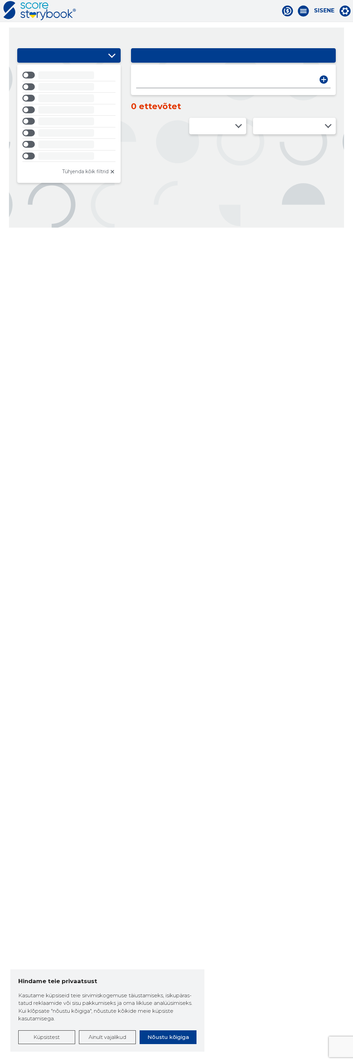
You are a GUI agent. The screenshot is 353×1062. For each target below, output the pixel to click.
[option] (68, 76)
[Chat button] (287, 11)
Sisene (324, 11)
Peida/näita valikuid (112, 55)
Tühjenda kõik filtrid (85, 171)
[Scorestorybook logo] (39, 10)
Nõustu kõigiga (168, 1037)
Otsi (324, 79)
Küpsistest (46, 1037)
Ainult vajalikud (107, 1037)
